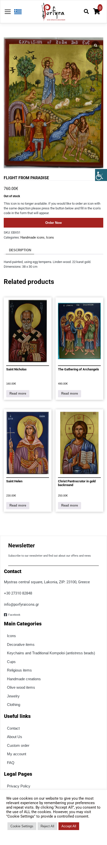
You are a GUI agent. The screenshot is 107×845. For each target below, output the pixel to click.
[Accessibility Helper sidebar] (101, 175)
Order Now (53, 223)
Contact (13, 728)
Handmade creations (24, 679)
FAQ (10, 762)
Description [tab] (20, 250)
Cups (11, 662)
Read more (17, 393)
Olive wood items (21, 687)
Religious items (19, 670)
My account (16, 754)
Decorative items (21, 644)
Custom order (18, 745)
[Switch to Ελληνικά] (17, 11)
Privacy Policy (18, 786)
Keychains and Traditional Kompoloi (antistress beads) (51, 653)
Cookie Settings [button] (21, 826)
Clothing (13, 704)
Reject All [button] (47, 826)
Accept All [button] (68, 826)
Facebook (14, 614)
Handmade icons (32, 237)
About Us (14, 737)
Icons (50, 237)
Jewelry (13, 696)
